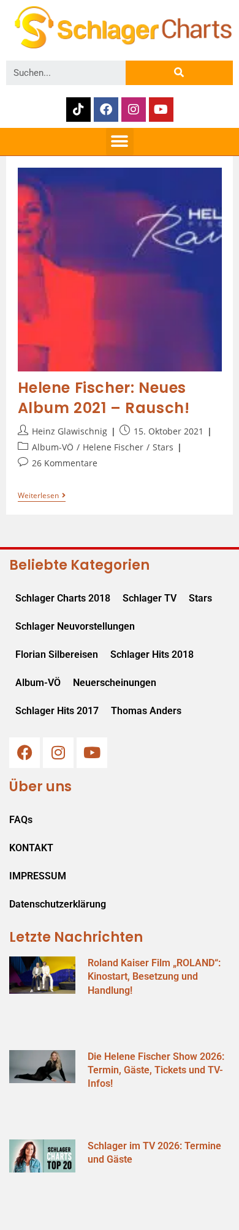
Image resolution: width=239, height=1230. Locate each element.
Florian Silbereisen (56, 654)
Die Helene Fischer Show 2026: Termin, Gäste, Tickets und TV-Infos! (156, 1070)
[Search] (179, 73)
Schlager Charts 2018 (62, 598)
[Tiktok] (78, 109)
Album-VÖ (53, 447)
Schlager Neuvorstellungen (75, 626)
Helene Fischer (113, 447)
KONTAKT (31, 848)
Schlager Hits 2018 (152, 654)
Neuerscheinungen (114, 682)
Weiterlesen (42, 496)
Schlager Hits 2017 (57, 711)
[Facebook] (106, 109)
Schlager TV (149, 598)
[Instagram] (133, 109)
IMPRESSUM (37, 876)
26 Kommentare (64, 463)
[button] (120, 141)
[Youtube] (161, 109)
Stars (163, 447)
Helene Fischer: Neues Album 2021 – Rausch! (104, 398)
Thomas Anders (146, 711)
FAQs (20, 820)
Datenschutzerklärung (57, 904)
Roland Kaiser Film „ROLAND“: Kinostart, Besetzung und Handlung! (154, 976)
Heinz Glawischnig (69, 431)
